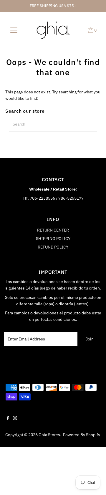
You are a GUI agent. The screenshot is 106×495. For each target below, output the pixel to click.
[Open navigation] (14, 30)
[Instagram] (15, 419)
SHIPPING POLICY (53, 238)
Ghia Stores (49, 434)
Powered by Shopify (81, 434)
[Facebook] (8, 419)
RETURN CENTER (53, 230)
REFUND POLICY (53, 247)
